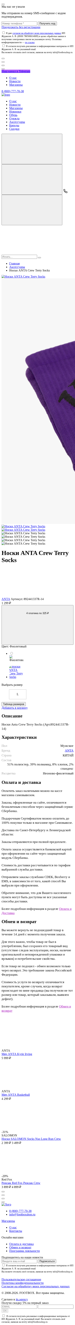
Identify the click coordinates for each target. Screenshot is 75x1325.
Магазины (16, 84)
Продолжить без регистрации (21, 27)
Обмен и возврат (20, 1247)
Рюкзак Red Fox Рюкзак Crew (21, 1183)
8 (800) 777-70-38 (13, 91)
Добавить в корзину (15, 707)
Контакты (15, 1231)
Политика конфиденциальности (23, 1283)
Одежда (14, 118)
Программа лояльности (24, 1250)
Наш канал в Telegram (16, 71)
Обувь (13, 115)
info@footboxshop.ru (22, 1214)
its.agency (22, 1299)
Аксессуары (17, 122)
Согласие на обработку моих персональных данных (36, 1286)
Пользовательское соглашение (21, 1279)
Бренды (14, 125)
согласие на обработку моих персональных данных (36, 33)
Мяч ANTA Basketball (16, 1094)
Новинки (15, 111)
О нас (13, 77)
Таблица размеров (13, 704)
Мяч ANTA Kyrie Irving (17, 1054)
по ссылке (30, 42)
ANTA (6, 599)
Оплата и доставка (21, 1244)
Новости (15, 81)
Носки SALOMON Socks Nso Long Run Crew (31, 1138)
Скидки (14, 128)
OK (5, 1310)
